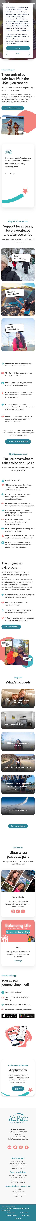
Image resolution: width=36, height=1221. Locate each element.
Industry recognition (18, 1191)
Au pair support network (18, 1194)
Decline (18, 53)
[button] (33, 4)
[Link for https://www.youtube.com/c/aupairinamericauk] (9, 1147)
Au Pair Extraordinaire (18, 1177)
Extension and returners (18, 1180)
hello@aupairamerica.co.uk (18, 1139)
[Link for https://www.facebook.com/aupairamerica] (27, 1147)
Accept (18, 48)
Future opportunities (18, 1166)
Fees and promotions (18, 1182)
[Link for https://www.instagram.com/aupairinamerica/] (21, 1147)
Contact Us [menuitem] (18, 1218)
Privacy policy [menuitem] (11, 1213)
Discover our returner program (18, 441)
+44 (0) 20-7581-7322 (18, 1137)
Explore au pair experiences (18, 1163)
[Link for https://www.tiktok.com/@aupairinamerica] (15, 1147)
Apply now (18, 1089)
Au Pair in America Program (18, 1175)
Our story (18, 1189)
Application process (18, 1168)
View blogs (18, 961)
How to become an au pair (12, 108)
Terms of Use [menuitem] (25, 1215)
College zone (18, 1196)
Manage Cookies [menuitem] (12, 1215)
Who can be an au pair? (18, 1161)
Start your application (11, 627)
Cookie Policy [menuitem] (24, 1213)
